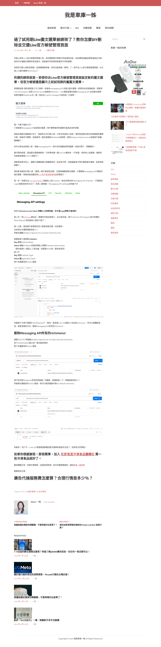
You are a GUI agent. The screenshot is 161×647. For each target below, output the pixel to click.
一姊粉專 (26, 3)
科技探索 (114, 203)
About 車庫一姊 (40, 3)
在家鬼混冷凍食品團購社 (78, 454)
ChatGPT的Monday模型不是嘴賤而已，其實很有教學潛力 (135, 137)
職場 (98, 28)
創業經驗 (114, 179)
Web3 (113, 174)
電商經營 (51, 28)
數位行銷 (64, 28)
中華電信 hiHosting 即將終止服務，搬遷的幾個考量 (135, 107)
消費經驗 (87, 28)
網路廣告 (114, 218)
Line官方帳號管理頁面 (47, 174)
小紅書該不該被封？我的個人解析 (125, 117)
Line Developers (36, 181)
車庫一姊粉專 (79, 465)
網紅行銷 (114, 213)
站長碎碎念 (115, 208)
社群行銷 (114, 199)
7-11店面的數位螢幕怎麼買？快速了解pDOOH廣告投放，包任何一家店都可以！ (52, 551)
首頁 (17, 3)
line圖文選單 (30, 492)
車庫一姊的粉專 (118, 48)
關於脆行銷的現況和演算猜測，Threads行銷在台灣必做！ (42, 574)
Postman (27, 217)
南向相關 (109, 28)
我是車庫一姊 (80, 15)
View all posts (49, 502)
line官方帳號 (41, 492)
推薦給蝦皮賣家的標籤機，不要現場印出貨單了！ (38, 597)
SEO (77, 28)
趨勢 (112, 228)
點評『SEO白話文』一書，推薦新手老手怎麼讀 (36, 620)
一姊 (39, 50)
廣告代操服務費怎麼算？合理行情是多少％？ (53, 478)
